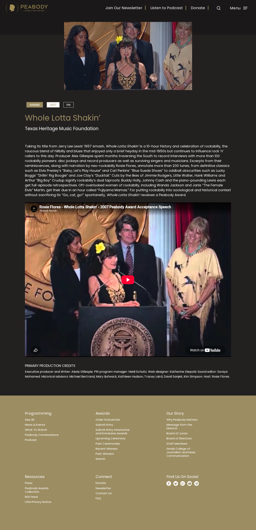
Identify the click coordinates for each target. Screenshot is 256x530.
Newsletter (103, 488)
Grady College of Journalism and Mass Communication (180, 452)
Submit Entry (104, 425)
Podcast (31, 440)
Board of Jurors (177, 433)
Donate (198, 8)
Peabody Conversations (42, 435)
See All (29, 420)
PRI (68, 105)
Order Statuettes (108, 420)
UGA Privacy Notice (38, 502)
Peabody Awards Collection (37, 490)
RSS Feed (31, 497)
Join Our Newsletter (123, 8)
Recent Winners (107, 449)
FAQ (98, 498)
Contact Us (104, 493)
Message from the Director (179, 426)
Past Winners (105, 454)
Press (28, 483)
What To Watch (36, 430)
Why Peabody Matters (182, 420)
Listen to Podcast (166, 8)
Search (100, 459)
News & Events (35, 425)
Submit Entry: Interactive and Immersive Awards (112, 431)
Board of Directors (179, 438)
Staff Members (176, 444)
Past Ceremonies (108, 444)
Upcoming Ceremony (110, 438)
